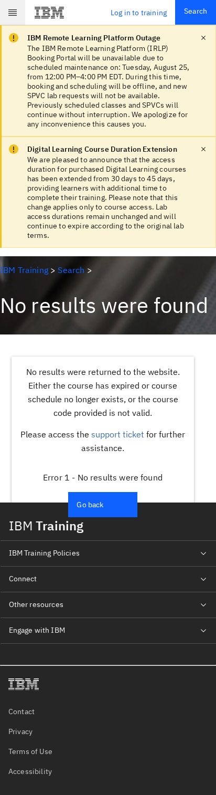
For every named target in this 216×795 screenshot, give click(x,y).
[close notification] (203, 37)
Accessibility (30, 771)
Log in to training (139, 12)
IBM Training (24, 270)
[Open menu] (12, 12)
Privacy (20, 731)
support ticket (117, 434)
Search (195, 11)
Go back (90, 504)
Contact (21, 711)
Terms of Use (30, 751)
